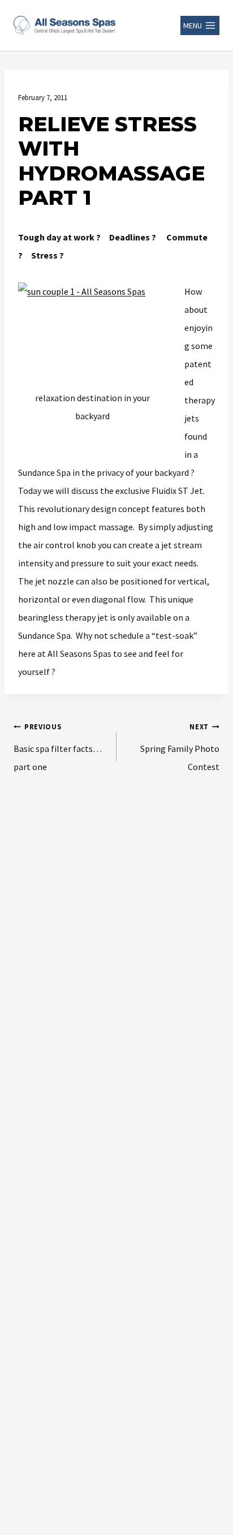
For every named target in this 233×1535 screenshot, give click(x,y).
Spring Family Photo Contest (179, 747)
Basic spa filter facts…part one (58, 747)
